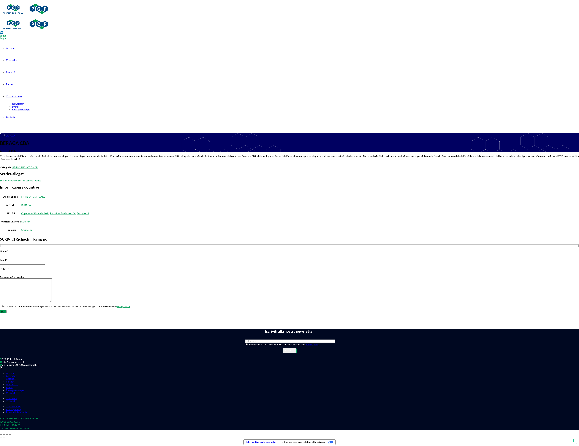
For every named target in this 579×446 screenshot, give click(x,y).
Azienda (10, 47)
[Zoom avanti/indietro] (1, 434)
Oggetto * (5, 268)
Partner (10, 84)
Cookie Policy (13, 406)
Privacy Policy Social (16, 412)
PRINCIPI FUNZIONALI (25, 167)
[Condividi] (7, 434)
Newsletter (18, 103)
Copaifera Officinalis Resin (35, 213)
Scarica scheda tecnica (29, 180)
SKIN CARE (39, 196)
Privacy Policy (13, 409)
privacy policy (123, 306)
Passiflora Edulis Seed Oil (63, 213)
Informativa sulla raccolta (260, 442)
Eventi (15, 106)
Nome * (4, 251)
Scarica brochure (8, 180)
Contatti (10, 116)
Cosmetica (11, 60)
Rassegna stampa (21, 109)
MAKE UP (26, 196)
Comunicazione (14, 96)
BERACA (10, 135)
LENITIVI (26, 221)
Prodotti (10, 72)
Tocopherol (83, 213)
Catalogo (11, 378)
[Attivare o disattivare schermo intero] (4, 434)
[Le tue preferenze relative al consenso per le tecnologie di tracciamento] (574, 441)
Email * (3, 259)
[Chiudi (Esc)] (10, 434)
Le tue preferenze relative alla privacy (302, 442)
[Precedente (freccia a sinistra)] (1, 437)
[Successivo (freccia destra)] (4, 437)
